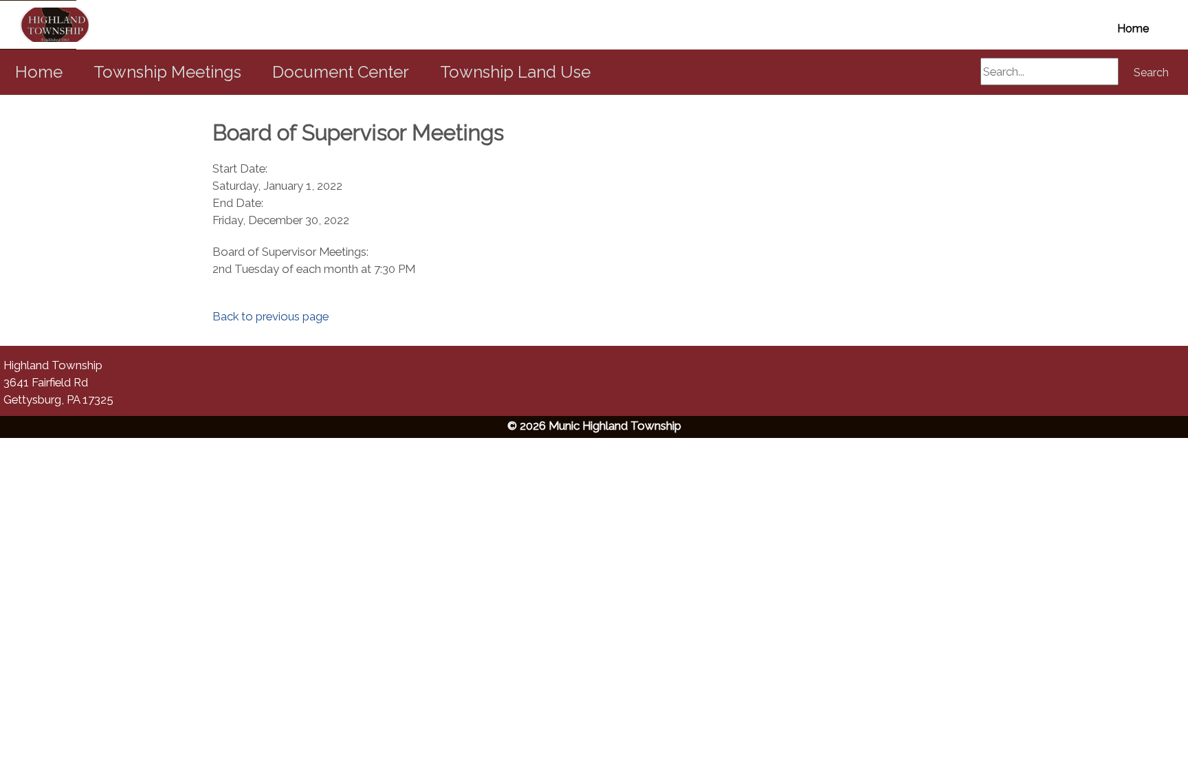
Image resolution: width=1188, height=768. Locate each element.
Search (1151, 72)
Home (1133, 28)
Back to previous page (270, 316)
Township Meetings (167, 72)
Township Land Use (515, 72)
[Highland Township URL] (38, 25)
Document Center (340, 72)
